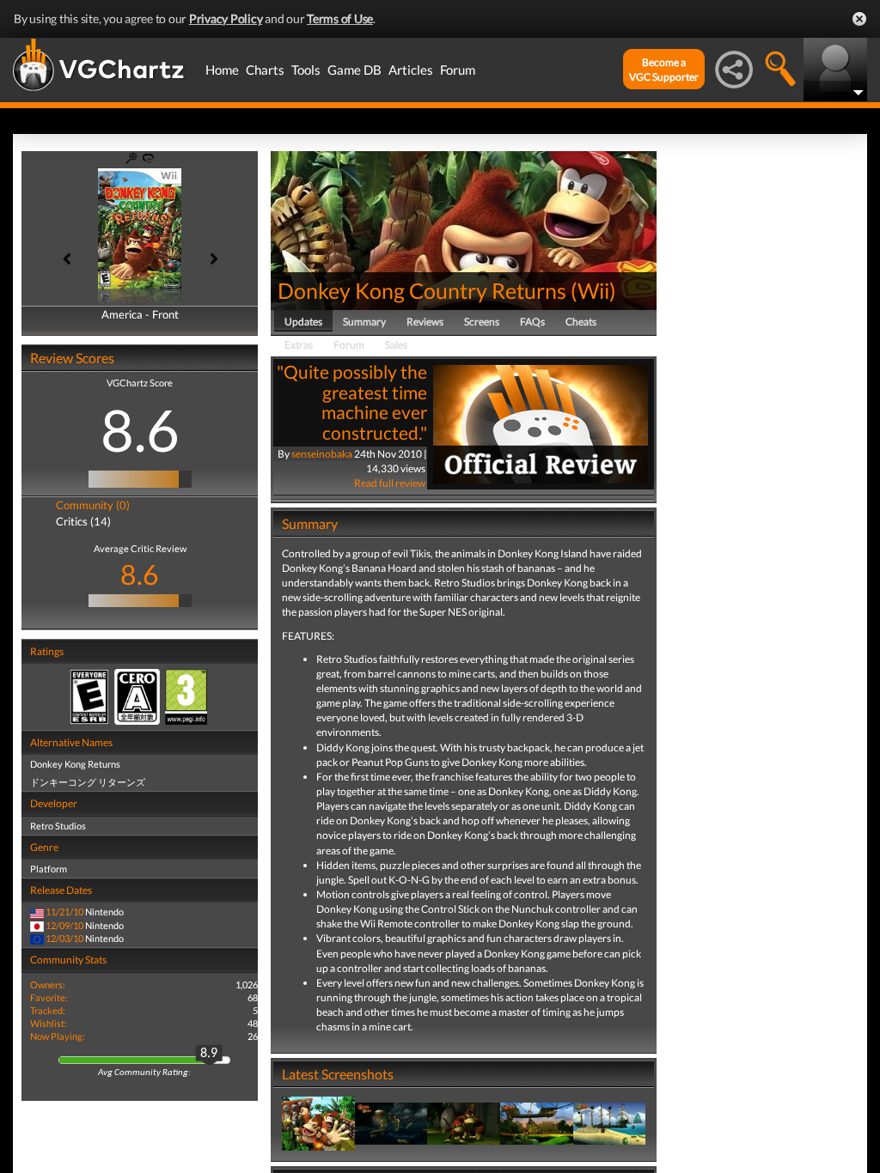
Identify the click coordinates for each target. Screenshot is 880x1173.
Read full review (389, 483)
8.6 (140, 429)
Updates (303, 321)
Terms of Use (340, 18)
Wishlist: (48, 1023)
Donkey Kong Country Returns (422, 290)
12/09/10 (64, 925)
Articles (410, 69)
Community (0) (93, 505)
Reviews (424, 321)
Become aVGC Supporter (664, 69)
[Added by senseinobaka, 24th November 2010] (318, 1122)
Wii (593, 290)
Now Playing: (57, 1036)
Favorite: (49, 997)
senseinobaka (321, 453)
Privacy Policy (226, 18)
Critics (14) (83, 521)
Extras (298, 344)
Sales (396, 344)
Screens (481, 321)
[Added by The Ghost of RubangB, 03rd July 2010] (391, 1122)
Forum (457, 69)
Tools (306, 69)
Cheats (580, 321)
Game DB (354, 69)
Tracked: (47, 1010)
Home (222, 69)
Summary (364, 321)
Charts (265, 69)
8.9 (208, 1054)
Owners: (47, 984)
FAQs (532, 321)
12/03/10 (64, 938)
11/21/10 (64, 911)
